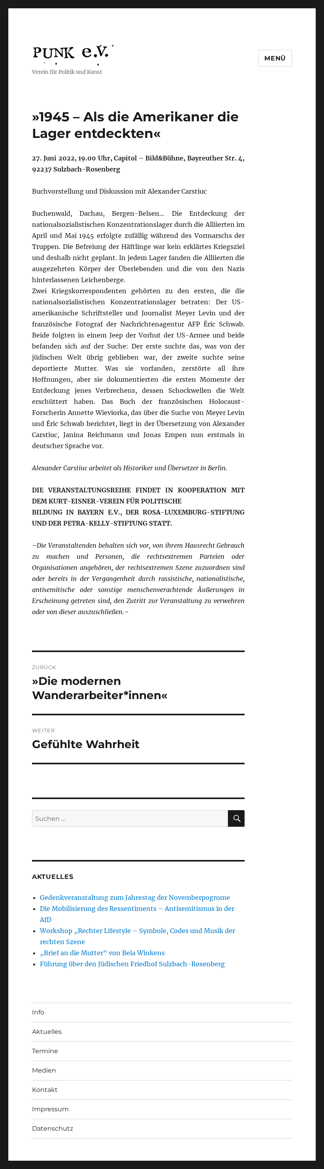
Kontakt (45, 1090)
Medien (44, 1070)
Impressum (50, 1109)
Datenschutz (52, 1128)
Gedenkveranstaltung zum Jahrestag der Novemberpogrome (135, 897)
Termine (45, 1051)
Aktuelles (47, 1031)
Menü (275, 58)
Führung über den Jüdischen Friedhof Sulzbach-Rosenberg (132, 964)
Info (38, 1012)
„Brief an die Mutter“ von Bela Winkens (102, 953)
